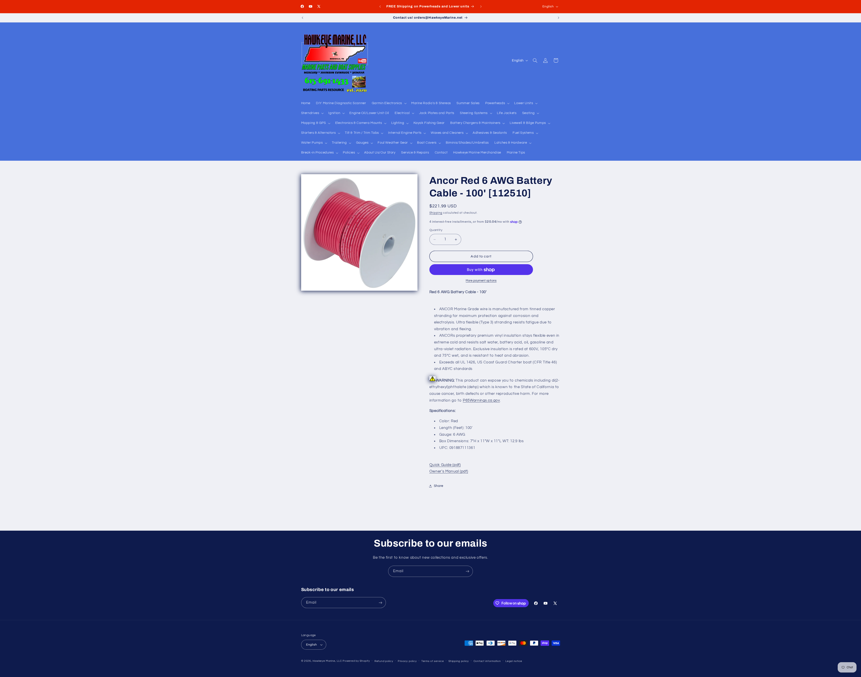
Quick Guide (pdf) (445, 465)
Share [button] (438, 486)
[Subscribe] (467, 571)
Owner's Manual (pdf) (448, 472)
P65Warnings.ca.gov (481, 400)
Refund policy (383, 661)
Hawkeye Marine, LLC (327, 661)
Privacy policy (407, 661)
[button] (388, 103)
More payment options (481, 280)
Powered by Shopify (356, 661)
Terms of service (432, 661)
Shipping (435, 212)
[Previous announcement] (380, 6)
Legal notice (513, 661)
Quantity (435, 230)
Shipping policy (458, 661)
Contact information (487, 661)
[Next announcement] (481, 6)
